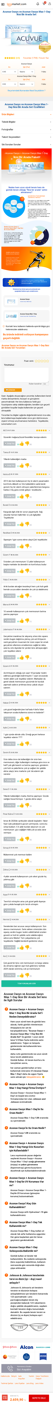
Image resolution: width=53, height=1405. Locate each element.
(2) (20, 496)
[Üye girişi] (49, 4)
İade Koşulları (21, 1377)
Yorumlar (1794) (30, 58)
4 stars (44, 361)
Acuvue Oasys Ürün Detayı (25, 301)
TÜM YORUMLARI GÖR (26, 984)
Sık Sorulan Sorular (11, 144)
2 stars (39, 361)
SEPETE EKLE (39, 1398)
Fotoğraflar (7, 129)
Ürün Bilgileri (8, 114)
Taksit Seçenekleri (11, 137)
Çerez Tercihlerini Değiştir (42, 1377)
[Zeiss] (43, 1356)
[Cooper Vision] (10, 1357)
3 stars (41, 361)
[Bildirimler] (38, 4)
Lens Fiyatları (20, 1383)
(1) (20, 465)
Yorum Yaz (44, 58)
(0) (20, 443)
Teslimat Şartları (7, 1383)
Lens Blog (30, 1383)
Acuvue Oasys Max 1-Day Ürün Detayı (28, 316)
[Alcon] (26, 1347)
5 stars (47, 361)
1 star (36, 361)
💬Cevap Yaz (9, 443)
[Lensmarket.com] (16, 4)
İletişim (14, 1376)
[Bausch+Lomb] (43, 1347)
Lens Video (39, 1383)
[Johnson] (10, 1347)
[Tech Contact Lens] (26, 1356)
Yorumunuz (9, 365)
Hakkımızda (5, 1376)
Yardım (31, 1376)
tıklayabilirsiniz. (33, 1077)
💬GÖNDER (10, 390)
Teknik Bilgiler (8, 122)
